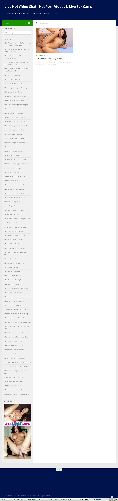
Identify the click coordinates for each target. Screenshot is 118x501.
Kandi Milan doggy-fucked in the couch (16, 126)
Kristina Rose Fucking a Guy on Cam (15, 358)
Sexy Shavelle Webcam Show (13, 276)
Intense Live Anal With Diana (13, 385)
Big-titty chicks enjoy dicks (12, 75)
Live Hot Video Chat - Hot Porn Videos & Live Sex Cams (48, 6)
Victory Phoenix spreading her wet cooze (16, 138)
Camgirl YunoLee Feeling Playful (14, 271)
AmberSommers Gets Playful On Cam (15, 227)
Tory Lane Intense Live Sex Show (14, 377)
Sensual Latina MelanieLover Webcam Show (17, 309)
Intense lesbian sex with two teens (14, 100)
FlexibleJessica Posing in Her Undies (15, 193)
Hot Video (39, 56)
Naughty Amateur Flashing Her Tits (14, 280)
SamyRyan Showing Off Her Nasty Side (16, 210)
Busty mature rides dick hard (13, 79)
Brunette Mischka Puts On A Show (14, 244)
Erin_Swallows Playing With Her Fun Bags (16, 288)
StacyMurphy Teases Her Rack (13, 284)
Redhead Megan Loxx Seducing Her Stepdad (17, 297)
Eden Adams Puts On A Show (13, 214)
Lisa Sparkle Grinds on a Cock (13, 292)
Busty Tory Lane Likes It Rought (14, 231)
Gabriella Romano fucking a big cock (15, 159)
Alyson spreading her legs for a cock (15, 96)
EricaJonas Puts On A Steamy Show (15, 263)
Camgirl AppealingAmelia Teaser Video (16, 235)
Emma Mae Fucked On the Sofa (13, 240)
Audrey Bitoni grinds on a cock (14, 83)
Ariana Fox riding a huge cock (13, 134)
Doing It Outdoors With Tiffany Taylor (15, 197)
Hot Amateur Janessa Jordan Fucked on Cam (18, 322)
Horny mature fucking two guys (14, 113)
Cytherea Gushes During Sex (13, 305)
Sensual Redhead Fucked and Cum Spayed (17, 394)
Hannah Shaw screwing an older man (15, 117)
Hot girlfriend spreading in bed (49, 58)
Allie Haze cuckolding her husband (15, 176)
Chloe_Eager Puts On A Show (13, 206)
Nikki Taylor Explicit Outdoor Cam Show (16, 390)
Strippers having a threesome (13, 109)
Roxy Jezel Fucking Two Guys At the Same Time (18, 337)
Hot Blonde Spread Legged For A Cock (16, 248)
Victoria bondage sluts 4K (12, 180)
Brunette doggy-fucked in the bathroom (16, 185)
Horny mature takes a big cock (13, 92)
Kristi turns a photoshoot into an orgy (15, 121)
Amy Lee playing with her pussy (14, 168)
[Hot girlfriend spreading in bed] (54, 40)
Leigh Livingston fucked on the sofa (15, 147)
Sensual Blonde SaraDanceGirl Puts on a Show (18, 362)
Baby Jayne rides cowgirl (12, 155)
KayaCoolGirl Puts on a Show (13, 341)
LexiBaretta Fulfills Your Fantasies (14, 189)
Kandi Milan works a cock (12, 172)
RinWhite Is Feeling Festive (12, 202)
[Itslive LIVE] (29, 23)
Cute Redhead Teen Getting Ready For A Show (18, 218)
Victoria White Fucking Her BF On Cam (15, 259)
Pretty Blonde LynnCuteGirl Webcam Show (17, 333)
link (116, 472)
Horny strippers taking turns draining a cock (17, 105)
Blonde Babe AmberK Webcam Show (15, 318)
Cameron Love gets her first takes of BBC (16, 143)
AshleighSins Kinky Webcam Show (14, 223)
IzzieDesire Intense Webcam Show (14, 301)
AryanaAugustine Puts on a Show (14, 354)
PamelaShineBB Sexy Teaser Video (14, 350)
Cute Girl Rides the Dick (11, 267)
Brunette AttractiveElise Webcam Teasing (16, 314)
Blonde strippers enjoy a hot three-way (16, 88)
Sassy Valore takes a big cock (13, 151)
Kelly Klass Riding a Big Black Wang (15, 345)
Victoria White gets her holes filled (14, 130)
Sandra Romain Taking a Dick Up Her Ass (16, 366)
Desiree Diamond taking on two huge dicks (17, 164)
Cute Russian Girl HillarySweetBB (14, 381)
